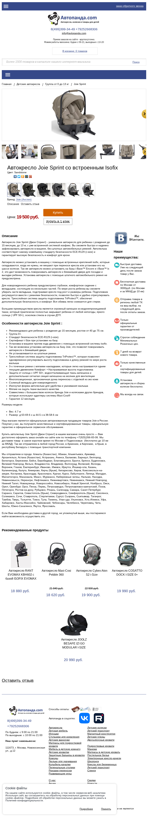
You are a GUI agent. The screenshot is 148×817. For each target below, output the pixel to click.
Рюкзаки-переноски (60, 770)
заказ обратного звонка (129, 6)
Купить (58, 212)
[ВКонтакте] (15, 176)
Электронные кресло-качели (104, 758)
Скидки (91, 780)
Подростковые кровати (100, 746)
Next (144, 113)
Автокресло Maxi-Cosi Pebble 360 (56, 572)
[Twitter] (19, 176)
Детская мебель (58, 730)
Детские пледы (96, 736)
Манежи (92, 749)
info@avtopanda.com (74, 33)
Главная (7, 84)
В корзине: (74, 51)
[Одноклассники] (23, 176)
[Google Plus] (30, 176)
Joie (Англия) (24, 199)
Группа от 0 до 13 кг (57, 84)
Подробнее (86, 808)
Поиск (136, 62)
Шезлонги (93, 761)
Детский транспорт (98, 730)
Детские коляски (97, 727)
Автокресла (55, 727)
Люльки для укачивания (63, 761)
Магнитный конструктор (101, 733)
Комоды (53, 758)
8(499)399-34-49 (63, 29)
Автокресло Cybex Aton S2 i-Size (91, 572)
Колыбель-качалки (60, 764)
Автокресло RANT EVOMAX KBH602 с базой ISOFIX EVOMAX (20, 574)
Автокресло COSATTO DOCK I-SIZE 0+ (127, 572)
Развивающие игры (60, 773)
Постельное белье (98, 755)
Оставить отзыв (30, 203)
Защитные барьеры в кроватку (67, 755)
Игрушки (54, 733)
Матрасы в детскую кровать (103, 752)
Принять (106, 808)
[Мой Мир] (27, 176)
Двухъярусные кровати (100, 739)
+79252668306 (86, 29)
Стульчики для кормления (64, 736)
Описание (13, 203)
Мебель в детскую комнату (64, 749)
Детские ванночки (59, 739)
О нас (52, 780)
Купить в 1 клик (57, 221)
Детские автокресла (28, 84)
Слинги (91, 770)
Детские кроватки (59, 752)
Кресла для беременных (102, 764)
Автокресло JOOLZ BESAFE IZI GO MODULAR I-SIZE (74, 643)
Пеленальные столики (62, 767)
